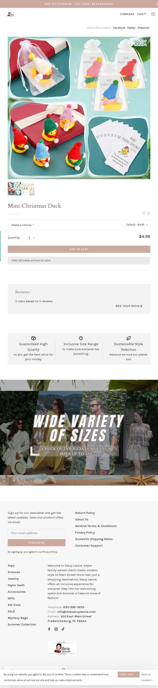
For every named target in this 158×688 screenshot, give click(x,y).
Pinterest (143, 27)
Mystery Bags (18, 618)
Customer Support (89, 545)
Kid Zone (14, 605)
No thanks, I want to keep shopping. (103, 675)
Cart (141, 14)
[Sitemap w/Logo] (62, 655)
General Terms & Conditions (96, 526)
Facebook (119, 27)
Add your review (129, 306)
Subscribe (36, 542)
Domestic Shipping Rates (94, 539)
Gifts (11, 598)
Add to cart (78, 249)
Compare (127, 14)
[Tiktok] (63, 629)
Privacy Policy (85, 532)
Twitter (131, 27)
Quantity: (14, 237)
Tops (11, 565)
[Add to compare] (148, 213)
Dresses (14, 572)
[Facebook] (49, 629)
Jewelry (13, 578)
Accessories (17, 592)
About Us (81, 519)
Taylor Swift (16, 585)
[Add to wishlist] (144, 213)
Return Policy (85, 513)
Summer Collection (22, 624)
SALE (11, 611)
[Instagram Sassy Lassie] (56, 629)
